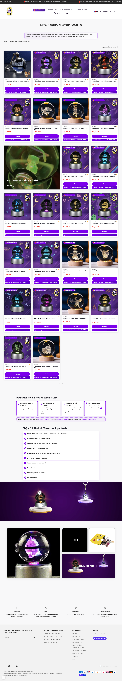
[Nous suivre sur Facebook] (5, 666)
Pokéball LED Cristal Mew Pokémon (73, 223)
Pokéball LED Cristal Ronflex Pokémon (44, 271)
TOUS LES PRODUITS (77, 653)
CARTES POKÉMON (77, 645)
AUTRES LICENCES (82, 10)
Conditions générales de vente (11, 675)
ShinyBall (7, 79)
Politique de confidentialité (24, 673)
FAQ (101, 408)
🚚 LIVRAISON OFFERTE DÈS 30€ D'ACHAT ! (108, 2)
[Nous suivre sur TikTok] (13, 666)
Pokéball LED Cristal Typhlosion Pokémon (103, 319)
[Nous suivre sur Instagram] (9, 666)
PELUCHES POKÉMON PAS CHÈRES (54, 636)
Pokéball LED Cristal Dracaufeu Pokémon (16, 128)
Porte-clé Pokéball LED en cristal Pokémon (17, 81)
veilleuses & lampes (43, 419)
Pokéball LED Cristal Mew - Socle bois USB (75, 128)
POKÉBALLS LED (76, 636)
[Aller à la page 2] (65, 384)
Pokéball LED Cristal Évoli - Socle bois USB (104, 271)
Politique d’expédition (49, 673)
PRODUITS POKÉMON (66, 10)
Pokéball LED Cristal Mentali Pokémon (44, 319)
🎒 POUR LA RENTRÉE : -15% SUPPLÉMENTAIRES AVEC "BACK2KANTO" (62, 2)
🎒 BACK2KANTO (39, 10)
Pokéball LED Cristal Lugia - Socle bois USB (75, 318)
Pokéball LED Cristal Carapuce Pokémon (103, 176)
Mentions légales (23, 675)
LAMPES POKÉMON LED (51, 642)
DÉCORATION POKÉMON (78, 648)
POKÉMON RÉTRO (77, 642)
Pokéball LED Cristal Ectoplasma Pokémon (46, 81)
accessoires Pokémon (62, 419)
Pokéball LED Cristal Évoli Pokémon (73, 176)
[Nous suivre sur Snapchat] (17, 666)
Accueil (5, 41)
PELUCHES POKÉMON (78, 639)
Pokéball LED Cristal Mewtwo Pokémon (103, 128)
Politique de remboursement (10, 673)
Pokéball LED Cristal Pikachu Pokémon (74, 81)
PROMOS (74, 634)
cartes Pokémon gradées (89, 419)
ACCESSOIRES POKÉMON (79, 651)
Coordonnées (59, 673)
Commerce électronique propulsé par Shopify (22, 671)
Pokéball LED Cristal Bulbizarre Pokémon (103, 223)
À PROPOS (57, 13)
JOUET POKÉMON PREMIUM (52, 634)
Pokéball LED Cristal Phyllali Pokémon (15, 366)
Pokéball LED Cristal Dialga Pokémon (15, 319)
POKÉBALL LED (52, 10)
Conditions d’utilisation (37, 673)
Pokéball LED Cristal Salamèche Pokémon (104, 81)
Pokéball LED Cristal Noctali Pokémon (44, 223)
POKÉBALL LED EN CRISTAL (52, 639)
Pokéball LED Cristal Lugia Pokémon (15, 271)
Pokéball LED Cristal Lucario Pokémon (15, 223)
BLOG (66, 13)
